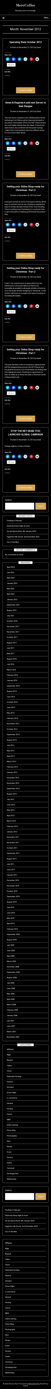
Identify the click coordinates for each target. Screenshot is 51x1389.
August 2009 (12, 940)
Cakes (9, 1065)
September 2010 (13, 896)
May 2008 (10, 994)
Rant (8, 1141)
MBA (9, 1120)
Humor (9, 1114)
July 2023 (10, 572)
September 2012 (13, 788)
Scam (9, 1152)
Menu (46, 18)
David (39, 47)
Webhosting (11, 1179)
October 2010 (12, 891)
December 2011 (13, 837)
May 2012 (10, 810)
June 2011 (11, 870)
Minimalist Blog (34, 1384)
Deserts (10, 1082)
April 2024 (11, 567)
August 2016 (12, 659)
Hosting (10, 1109)
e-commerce (12, 1098)
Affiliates (10, 1049)
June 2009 (11, 950)
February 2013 (12, 767)
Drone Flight (11, 1093)
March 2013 (11, 761)
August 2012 (12, 794)
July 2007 (10, 1021)
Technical (10, 1168)
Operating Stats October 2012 (25, 42)
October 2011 (12, 848)
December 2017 (13, 626)
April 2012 (11, 815)
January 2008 (12, 1015)
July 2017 (10, 648)
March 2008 (11, 1005)
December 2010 (13, 880)
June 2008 (11, 988)
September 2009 (13, 934)
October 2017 (12, 637)
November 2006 (13, 1037)
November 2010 (13, 886)
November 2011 (13, 843)
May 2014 (10, 713)
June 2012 (11, 805)
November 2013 (13, 724)
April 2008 (11, 999)
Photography (12, 1136)
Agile (9, 1055)
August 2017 (12, 643)
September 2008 (13, 972)
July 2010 (10, 907)
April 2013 (11, 756)
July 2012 (10, 799)
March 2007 (11, 1032)
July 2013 (10, 745)
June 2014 (11, 707)
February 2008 (12, 1010)
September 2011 (13, 853)
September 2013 (13, 734)
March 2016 (11, 670)
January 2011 (12, 875)
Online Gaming (12, 1125)
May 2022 (10, 589)
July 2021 (10, 616)
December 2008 (13, 967)
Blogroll (10, 1060)
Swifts (9, 1163)
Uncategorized (12, 1173)
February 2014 (12, 718)
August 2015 (12, 691)
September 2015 (13, 686)
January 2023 (12, 583)
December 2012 (13, 778)
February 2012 (12, 826)
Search (8, 500)
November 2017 (13, 632)
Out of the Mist (13, 542)
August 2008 (12, 978)
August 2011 (12, 859)
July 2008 (10, 983)
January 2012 (12, 832)
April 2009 (11, 956)
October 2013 (12, 729)
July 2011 (10, 864)
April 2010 (11, 923)
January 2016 (12, 680)
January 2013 (12, 772)
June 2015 (11, 697)
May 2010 (10, 918)
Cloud (9, 1071)
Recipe (9, 1146)
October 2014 (12, 702)
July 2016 (10, 664)
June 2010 (11, 913)
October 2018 (12, 621)
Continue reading (25, 90)
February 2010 (12, 929)
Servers (10, 1157)
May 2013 (10, 751)
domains (10, 1087)
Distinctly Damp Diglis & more (18, 526)
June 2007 (11, 1026)
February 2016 (12, 675)
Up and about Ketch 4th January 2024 (21, 531)
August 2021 (12, 610)
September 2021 (13, 605)
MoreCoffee (25, 4)
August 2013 (12, 740)
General (10, 1103)
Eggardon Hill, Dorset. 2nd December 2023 (23, 537)
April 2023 (11, 578)
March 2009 (11, 961)
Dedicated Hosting (14, 1076)
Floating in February (14, 521)
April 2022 (11, 594)
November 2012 (13, 783)
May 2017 (10, 653)
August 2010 (12, 902)
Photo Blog (11, 1130)
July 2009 (10, 945)
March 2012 (11, 821)
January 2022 (12, 599)
